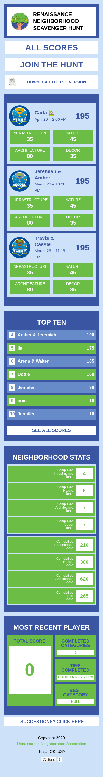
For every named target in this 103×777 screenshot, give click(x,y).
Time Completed (76, 668)
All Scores (51, 47)
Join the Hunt (51, 64)
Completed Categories (75, 643)
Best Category (75, 692)
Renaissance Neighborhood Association (51, 743)
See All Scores (51, 430)
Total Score (29, 641)
